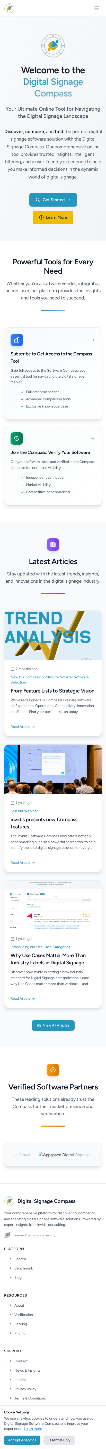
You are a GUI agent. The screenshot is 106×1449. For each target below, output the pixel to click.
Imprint (20, 1380)
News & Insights (27, 1370)
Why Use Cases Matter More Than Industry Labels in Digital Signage (48, 959)
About (19, 1305)
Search (20, 1259)
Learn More (56, 217)
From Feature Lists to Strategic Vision (52, 691)
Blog (18, 1277)
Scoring (20, 1324)
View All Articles (56, 1025)
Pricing (19, 1333)
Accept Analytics (22, 1440)
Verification (23, 1315)
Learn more (33, 1429)
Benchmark (23, 1268)
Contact (21, 1361)
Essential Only (59, 1440)
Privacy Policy (25, 1389)
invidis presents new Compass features (44, 823)
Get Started (54, 199)
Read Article (20, 726)
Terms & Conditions (30, 1398)
